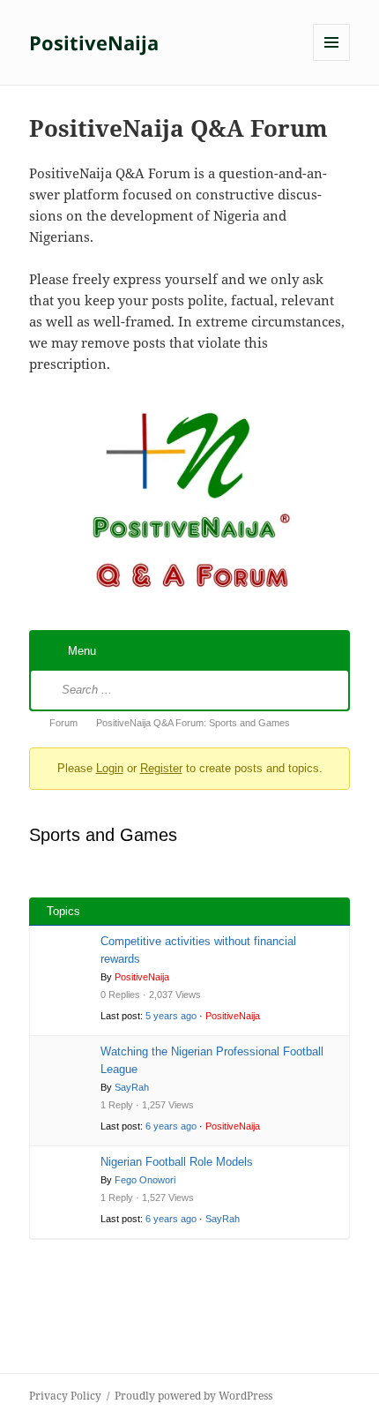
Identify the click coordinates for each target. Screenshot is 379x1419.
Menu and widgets (332, 60)
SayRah (132, 1087)
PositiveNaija (94, 42)
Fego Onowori (145, 1180)
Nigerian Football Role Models (176, 1161)
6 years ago (171, 1126)
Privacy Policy (65, 1395)
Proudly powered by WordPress (193, 1395)
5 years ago (171, 1015)
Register (161, 768)
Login (109, 768)
